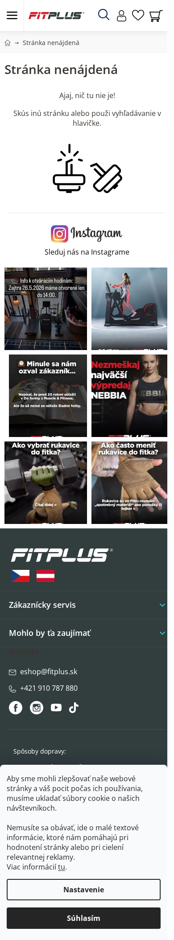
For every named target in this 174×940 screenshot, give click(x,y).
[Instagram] (36, 707)
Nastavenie (83, 890)
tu (61, 867)
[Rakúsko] (45, 576)
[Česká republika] (20, 576)
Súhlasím (83, 918)
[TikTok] (75, 710)
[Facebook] (16, 707)
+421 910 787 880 (49, 688)
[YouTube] (57, 710)
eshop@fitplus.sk (48, 671)
